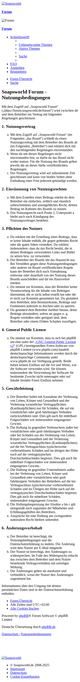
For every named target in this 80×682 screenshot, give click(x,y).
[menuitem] (35, 45)
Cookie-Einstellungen (24, 676)
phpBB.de (48, 627)
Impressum (17, 669)
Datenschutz (18, 673)
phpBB (24, 616)
